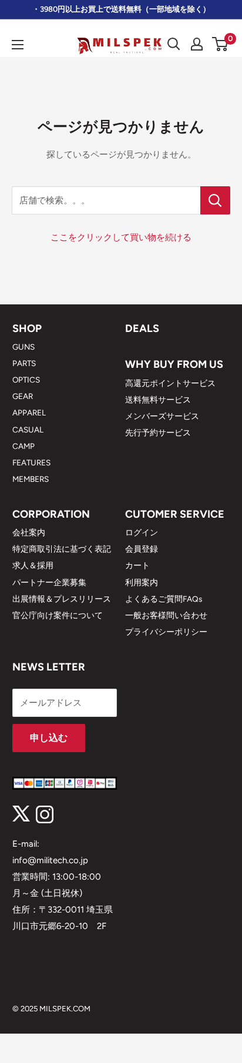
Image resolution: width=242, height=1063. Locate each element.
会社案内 (28, 532)
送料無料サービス (158, 399)
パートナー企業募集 (49, 582)
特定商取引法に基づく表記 (61, 549)
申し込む (49, 737)
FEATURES (31, 462)
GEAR (22, 396)
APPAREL (29, 412)
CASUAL (27, 429)
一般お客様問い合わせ (166, 615)
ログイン (141, 532)
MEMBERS (30, 479)
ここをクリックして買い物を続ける (121, 237)
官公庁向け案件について (57, 615)
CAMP (23, 446)
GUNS (23, 346)
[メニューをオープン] (17, 44)
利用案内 (141, 582)
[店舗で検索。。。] (215, 200)
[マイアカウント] (197, 44)
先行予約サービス (158, 432)
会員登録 (141, 549)
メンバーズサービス (162, 416)
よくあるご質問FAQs (163, 598)
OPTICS (26, 379)
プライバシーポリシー (166, 631)
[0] (220, 44)
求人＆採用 (32, 565)
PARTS (24, 363)
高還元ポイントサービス (170, 383)
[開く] (173, 44)
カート (137, 565)
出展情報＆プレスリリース (61, 598)
